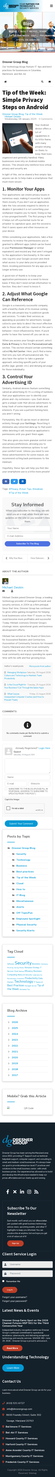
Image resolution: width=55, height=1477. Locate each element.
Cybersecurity (37, 975)
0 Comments (46, 119)
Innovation (20, 979)
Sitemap (33, 1473)
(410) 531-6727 (15, 1403)
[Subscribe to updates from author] (3, 591)
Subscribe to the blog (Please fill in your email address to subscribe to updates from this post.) (28, 791)
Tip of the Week (34, 114)
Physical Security (26, 924)
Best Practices (15, 985)
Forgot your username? (14, 1297)
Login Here (44, 748)
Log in (10, 1290)
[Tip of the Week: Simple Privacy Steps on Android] (17, 138)
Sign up (15, 1243)
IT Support (38, 982)
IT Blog (20, 895)
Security (21, 854)
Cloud (19, 883)
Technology (23, 860)
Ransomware (11, 979)
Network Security (25, 975)
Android (38, 489)
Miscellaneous (24, 901)
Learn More (13, 1368)
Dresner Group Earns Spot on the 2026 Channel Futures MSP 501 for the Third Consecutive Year (25, 1323)
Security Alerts (25, 930)
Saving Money (19, 968)
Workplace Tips (24, 989)
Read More (12, 1348)
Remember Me (13, 1281)
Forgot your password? (14, 1301)
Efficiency (29, 971)
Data (40, 978)
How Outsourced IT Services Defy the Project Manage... (42, 558)
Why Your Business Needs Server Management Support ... (18, 558)
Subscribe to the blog (27, 543)
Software (10, 964)
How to (20, 889)
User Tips (26, 489)
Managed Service (31, 986)
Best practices (25, 871)
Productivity (31, 978)
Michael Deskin (13, 116)
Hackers (10, 982)
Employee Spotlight (28, 918)
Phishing (10, 968)
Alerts (20, 907)
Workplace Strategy (31, 967)
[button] (42, 82)
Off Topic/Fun (24, 913)
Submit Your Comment (21, 823)
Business (21, 865)
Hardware (44, 964)
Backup (21, 971)
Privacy (14, 489)
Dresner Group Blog (13, 114)
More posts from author (40, 666)
